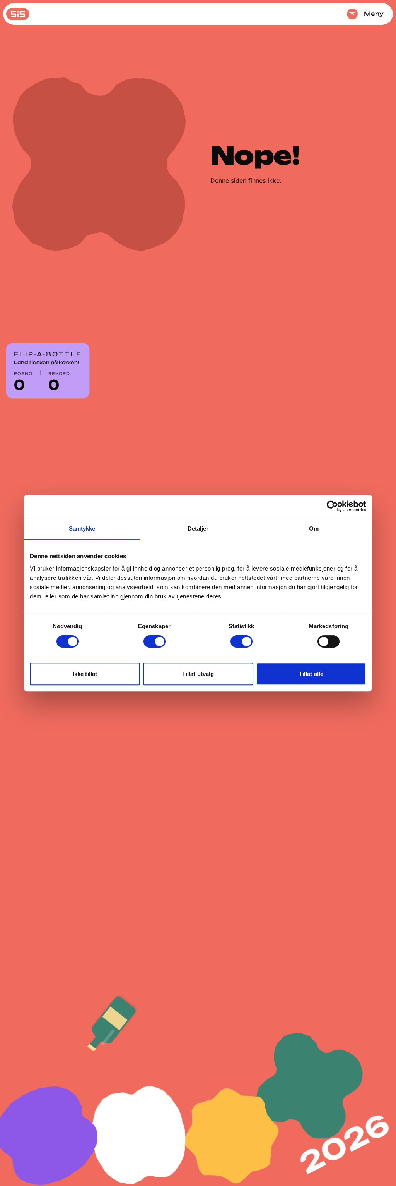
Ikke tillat (85, 673)
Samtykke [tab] (82, 528)
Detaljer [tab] (198, 528)
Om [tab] (314, 528)
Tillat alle (311, 673)
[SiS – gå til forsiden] (17, 14)
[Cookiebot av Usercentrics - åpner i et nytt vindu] (332, 506)
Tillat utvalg (198, 673)
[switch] (154, 641)
